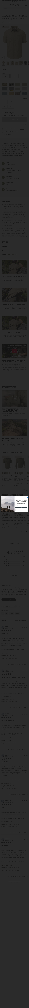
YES (21, 507)
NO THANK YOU (21, 509)
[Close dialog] (27, 496)
